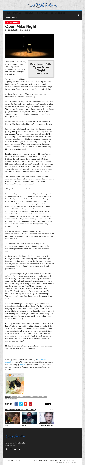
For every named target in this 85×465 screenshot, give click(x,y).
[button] (78, 15)
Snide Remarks (30, 13)
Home (8, 13)
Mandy (24, 425)
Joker (7, 425)
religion (30, 396)
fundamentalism (21, 396)
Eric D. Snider (13, 30)
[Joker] (12, 418)
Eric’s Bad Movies (42, 13)
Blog (51, 13)
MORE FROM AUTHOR (27, 409)
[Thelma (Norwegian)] (46, 418)
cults (12, 396)
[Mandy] (29, 418)
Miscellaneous (60, 13)
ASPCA (22, 364)
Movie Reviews (16, 13)
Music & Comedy (11, 17)
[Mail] (11, 449)
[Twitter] (20, 449)
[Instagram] (7, 449)
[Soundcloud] (16, 449)
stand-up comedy (11, 398)
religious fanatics (40, 396)
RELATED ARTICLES (12, 409)
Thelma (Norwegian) (46, 425)
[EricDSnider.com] (42, 5)
